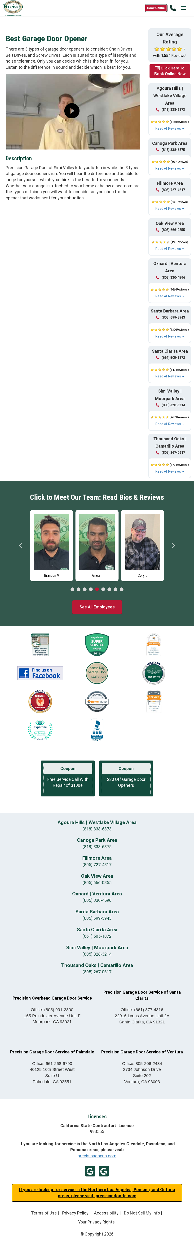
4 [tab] (90, 589)
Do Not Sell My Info (142, 1212)
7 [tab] (109, 589)
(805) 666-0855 (173, 230)
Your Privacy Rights (96, 1221)
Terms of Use (44, 1212)
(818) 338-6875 (173, 150)
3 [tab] (84, 589)
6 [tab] (103, 589)
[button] (170, 125)
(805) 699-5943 (173, 317)
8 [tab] (115, 589)
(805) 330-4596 (173, 277)
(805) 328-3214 (173, 405)
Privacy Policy (75, 1212)
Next (173, 546)
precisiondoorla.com (97, 1155)
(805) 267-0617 (173, 452)
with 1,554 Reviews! (169, 55)
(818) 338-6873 (173, 109)
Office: (52, 1009)
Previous (20, 546)
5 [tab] (97, 589)
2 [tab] (78, 589)
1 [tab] (72, 589)
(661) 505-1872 (173, 357)
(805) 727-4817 (173, 190)
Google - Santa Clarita (104, 1171)
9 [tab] (121, 589)
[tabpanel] (51, 544)
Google (90, 1171)
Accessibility (106, 1212)
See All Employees (97, 606)
